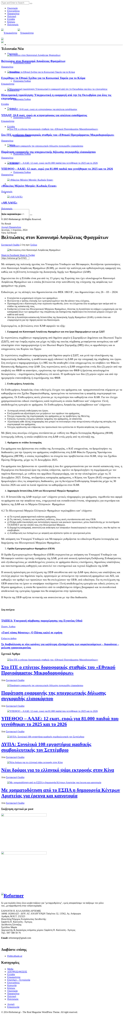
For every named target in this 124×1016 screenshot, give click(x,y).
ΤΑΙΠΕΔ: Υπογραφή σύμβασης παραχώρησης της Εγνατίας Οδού (41, 620)
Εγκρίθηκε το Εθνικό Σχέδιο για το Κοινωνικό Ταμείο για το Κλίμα (43, 78)
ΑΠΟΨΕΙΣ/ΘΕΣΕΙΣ (17, 971)
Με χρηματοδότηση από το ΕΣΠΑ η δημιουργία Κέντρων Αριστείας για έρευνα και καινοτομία (60, 792)
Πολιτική (11, 16)
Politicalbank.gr (14, 956)
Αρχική (4, 227)
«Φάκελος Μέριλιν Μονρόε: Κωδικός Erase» (29, 185)
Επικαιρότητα (7, 84)
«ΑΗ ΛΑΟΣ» (9, 202)
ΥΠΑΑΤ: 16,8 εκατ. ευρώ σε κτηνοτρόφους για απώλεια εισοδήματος (44, 115)
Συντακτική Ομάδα (10, 245)
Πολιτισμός (12, 24)
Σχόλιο (33, 245)
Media (10, 969)
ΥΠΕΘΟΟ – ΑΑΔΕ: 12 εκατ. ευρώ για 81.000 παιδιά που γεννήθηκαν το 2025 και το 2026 (57, 168)
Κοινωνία (11, 985)
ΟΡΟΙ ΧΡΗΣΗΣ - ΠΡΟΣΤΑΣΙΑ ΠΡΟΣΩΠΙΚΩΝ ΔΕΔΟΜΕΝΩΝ (33, 943)
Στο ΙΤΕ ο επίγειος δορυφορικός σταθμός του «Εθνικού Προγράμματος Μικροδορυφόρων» (57, 134)
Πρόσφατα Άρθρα (22, 81)
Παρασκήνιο (13, 13)
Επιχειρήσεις (13, 11)
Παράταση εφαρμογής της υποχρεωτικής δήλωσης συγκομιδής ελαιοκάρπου (48, 151)
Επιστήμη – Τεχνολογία (18, 980)
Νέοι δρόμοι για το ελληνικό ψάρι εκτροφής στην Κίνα (57, 770)
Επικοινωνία (13, 1007)
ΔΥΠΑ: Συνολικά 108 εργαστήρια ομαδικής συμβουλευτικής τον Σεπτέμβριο (46, 747)
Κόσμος (11, 22)
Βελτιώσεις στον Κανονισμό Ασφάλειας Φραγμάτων (33, 61)
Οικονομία (12, 8)
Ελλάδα (11, 19)
